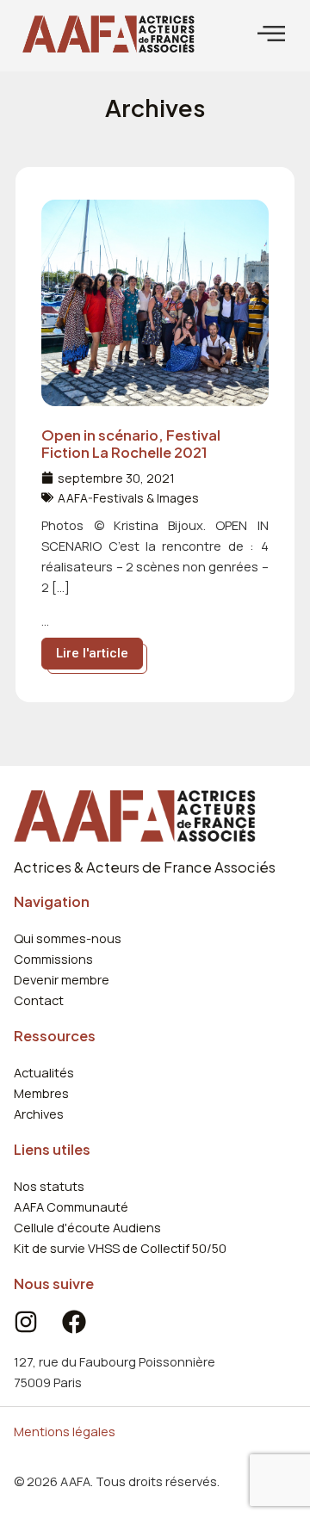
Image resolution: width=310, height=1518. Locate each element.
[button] (271, 33)
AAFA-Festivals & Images (128, 498)
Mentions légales (64, 1431)
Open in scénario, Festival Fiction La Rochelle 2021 (130, 443)
